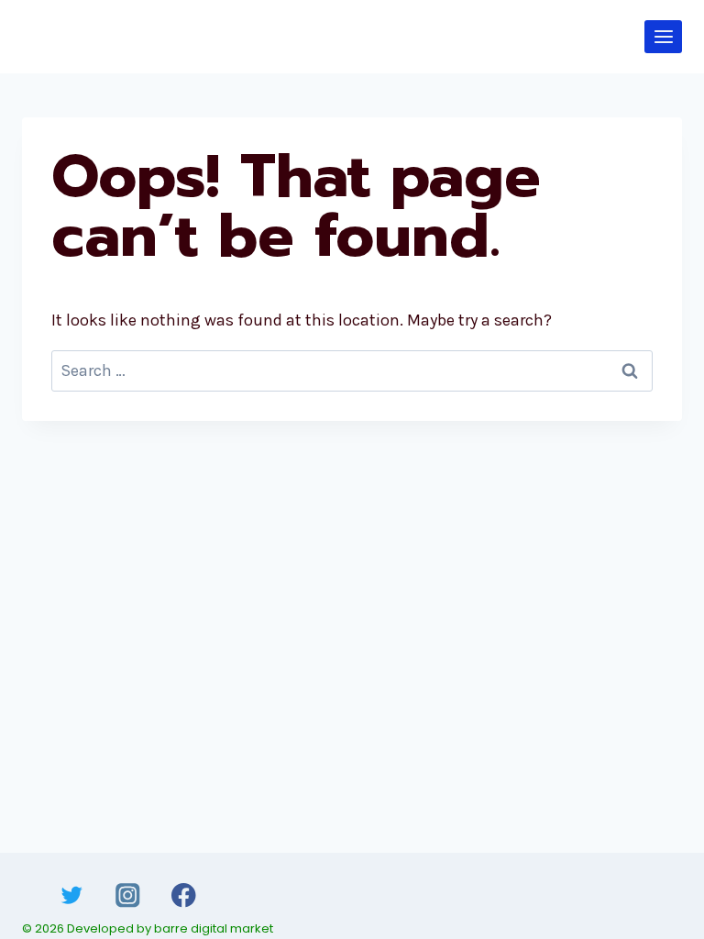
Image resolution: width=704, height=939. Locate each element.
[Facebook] (184, 895)
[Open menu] (663, 36)
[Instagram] (128, 895)
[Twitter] (72, 895)
